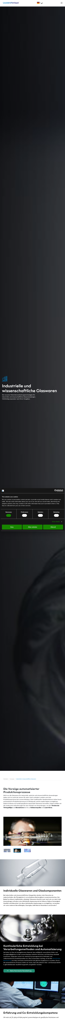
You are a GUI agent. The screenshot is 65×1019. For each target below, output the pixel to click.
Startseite (5, 779)
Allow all (53, 527)
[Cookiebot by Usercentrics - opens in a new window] (55, 490)
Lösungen (12, 779)
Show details (56, 521)
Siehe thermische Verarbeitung (20, 971)
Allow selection (32, 527)
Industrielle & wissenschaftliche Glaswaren (26, 779)
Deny (11, 527)
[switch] (24, 515)
